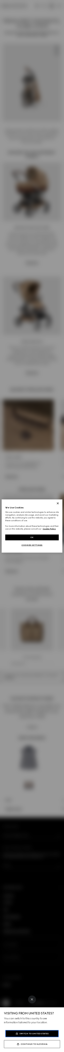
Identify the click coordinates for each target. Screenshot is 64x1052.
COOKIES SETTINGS (32, 545)
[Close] (32, 999)
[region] (32, 526)
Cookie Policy (49, 529)
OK (32, 537)
